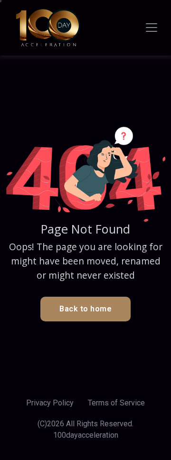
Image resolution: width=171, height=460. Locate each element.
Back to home (85, 308)
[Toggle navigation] (151, 28)
